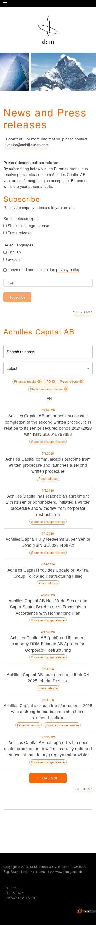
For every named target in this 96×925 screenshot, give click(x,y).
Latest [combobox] (12, 368)
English (14, 252)
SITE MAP (11, 888)
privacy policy (68, 269)
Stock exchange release (28, 225)
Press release (19, 232)
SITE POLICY (13, 893)
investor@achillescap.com (26, 144)
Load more (51, 778)
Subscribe (17, 297)
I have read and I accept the (44, 269)
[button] (27, 381)
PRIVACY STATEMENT (20, 898)
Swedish (15, 259)
